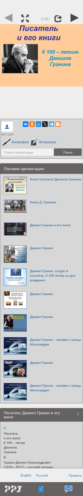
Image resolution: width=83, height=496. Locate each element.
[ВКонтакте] (25, 124)
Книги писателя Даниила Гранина (55, 179)
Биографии (20, 141)
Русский (42, 475)
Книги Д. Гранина (43, 202)
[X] (45, 124)
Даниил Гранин (41, 247)
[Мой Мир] (38, 124)
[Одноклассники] (32, 124)
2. (5, 457)
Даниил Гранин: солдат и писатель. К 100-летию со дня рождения (52, 275)
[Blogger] (58, 124)
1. (5, 428)
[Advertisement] (41, 6)
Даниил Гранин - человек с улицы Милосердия (55, 341)
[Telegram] (51, 124)
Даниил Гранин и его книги (50, 225)
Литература (47, 141)
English (26, 475)
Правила (75, 475)
